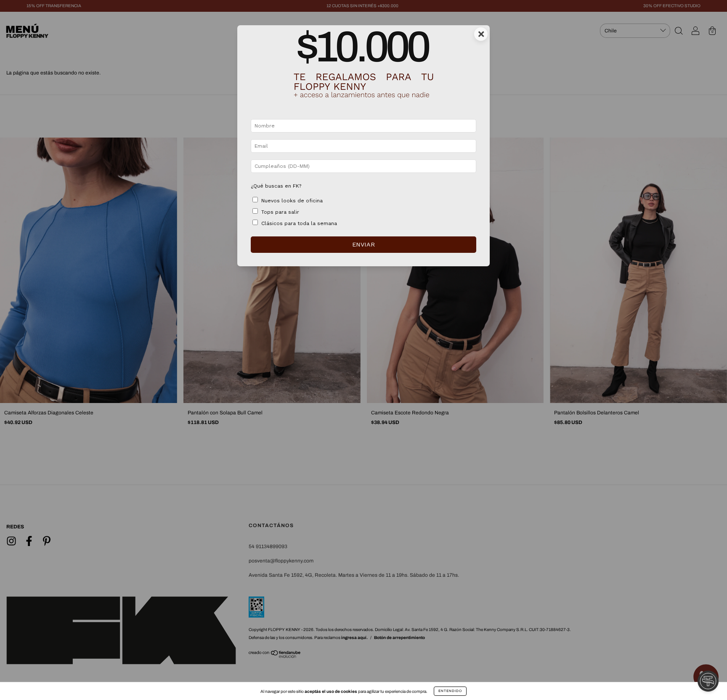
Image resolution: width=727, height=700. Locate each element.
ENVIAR (363, 244)
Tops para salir (280, 212)
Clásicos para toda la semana (299, 223)
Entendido (450, 691)
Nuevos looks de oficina (292, 201)
